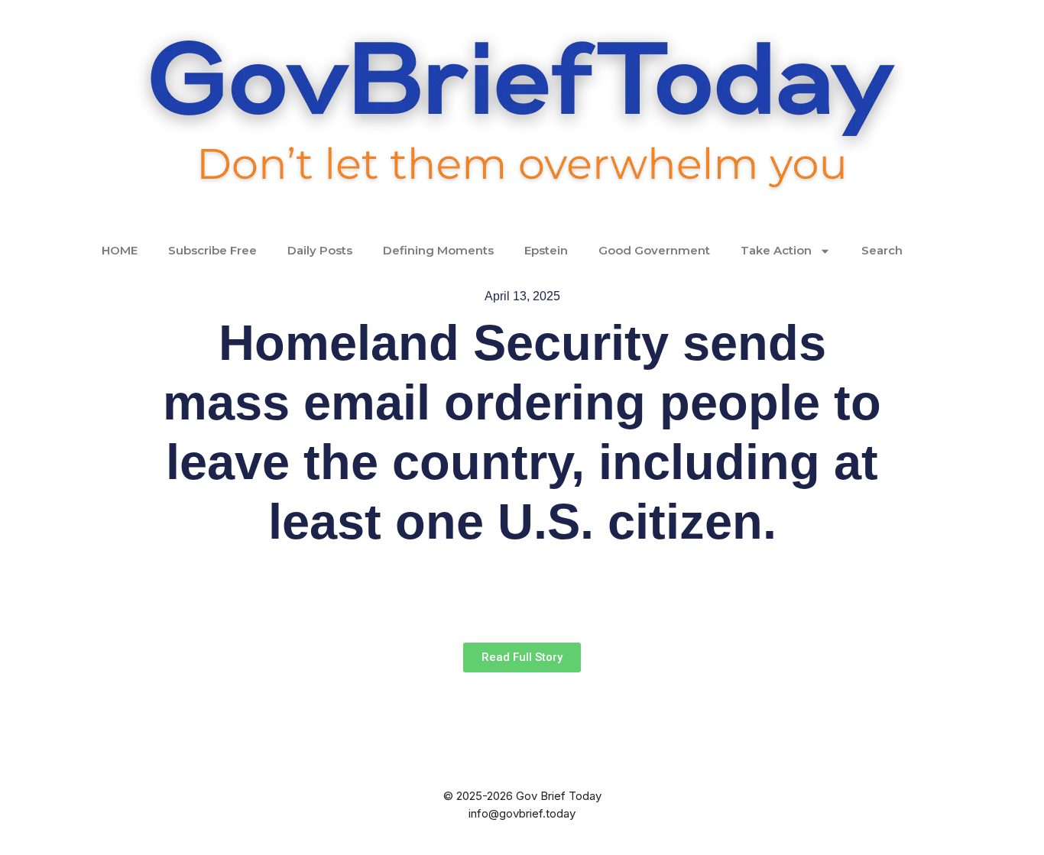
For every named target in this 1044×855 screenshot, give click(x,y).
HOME (120, 250)
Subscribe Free (212, 250)
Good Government (654, 250)
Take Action (776, 250)
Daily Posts (319, 250)
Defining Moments (438, 250)
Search (882, 250)
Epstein (546, 250)
